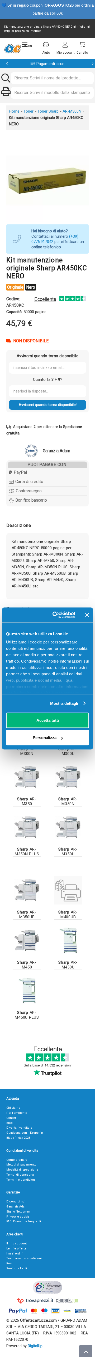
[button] (26, 45)
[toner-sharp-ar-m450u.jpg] (68, 940)
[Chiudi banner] (87, 615)
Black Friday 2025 (18, 1138)
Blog (9, 1123)
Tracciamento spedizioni (24, 1258)
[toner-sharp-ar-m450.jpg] (27, 940)
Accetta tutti (47, 720)
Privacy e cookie (18, 1216)
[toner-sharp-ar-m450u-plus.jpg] (27, 990)
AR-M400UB (68, 914)
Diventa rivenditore (19, 1127)
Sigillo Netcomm (18, 1211)
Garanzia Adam (16, 1206)
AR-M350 (27, 801)
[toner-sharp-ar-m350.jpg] (27, 777)
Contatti (11, 1118)
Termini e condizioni (21, 1179)
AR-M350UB (27, 914)
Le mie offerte (16, 1248)
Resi (9, 1263)
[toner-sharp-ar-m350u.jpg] (68, 827)
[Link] (68, 890)
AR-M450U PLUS (27, 1015)
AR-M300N (72, 111)
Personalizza (44, 737)
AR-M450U (68, 965)
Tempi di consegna (20, 1174)
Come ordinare (16, 1160)
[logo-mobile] (12, 48)
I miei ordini (14, 1253)
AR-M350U (68, 851)
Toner (28, 111)
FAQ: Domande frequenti (23, 1221)
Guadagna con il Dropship (24, 1132)
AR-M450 (27, 965)
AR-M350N (68, 801)
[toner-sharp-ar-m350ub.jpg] (27, 890)
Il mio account (16, 1243)
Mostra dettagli (64, 703)
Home (14, 111)
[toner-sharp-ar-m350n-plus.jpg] (27, 827)
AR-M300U (68, 751)
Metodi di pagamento (21, 1164)
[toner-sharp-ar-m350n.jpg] (68, 777)
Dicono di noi (15, 1201)
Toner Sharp (48, 111)
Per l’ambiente (16, 1113)
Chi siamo (13, 1108)
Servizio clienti (16, 1268)
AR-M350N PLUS (27, 851)
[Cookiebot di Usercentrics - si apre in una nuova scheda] (55, 615)
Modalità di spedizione (22, 1169)
